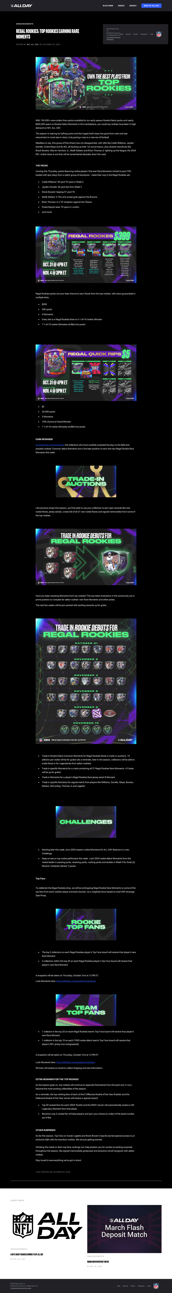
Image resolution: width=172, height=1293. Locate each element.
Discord (128, 34)
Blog (121, 34)
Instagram (144, 34)
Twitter (135, 34)
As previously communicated (50, 445)
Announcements (18, 1249)
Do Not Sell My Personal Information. (20, 1288)
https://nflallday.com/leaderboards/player (76, 981)
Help (151, 34)
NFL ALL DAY (33, 44)
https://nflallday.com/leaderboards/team (75, 1062)
